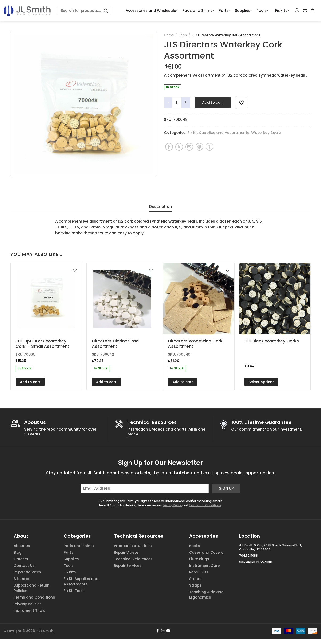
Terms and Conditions (205, 505)
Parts (224, 10)
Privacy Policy (172, 505)
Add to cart (213, 102)
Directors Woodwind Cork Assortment (195, 343)
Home (169, 35)
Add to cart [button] (30, 382)
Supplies (242, 10)
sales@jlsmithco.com (255, 562)
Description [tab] (160, 206)
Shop (183, 35)
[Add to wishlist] (241, 102)
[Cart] (312, 10)
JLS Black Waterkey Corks (271, 341)
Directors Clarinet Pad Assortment (115, 343)
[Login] (297, 10)
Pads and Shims (197, 10)
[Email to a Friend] (189, 147)
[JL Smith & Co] (27, 10)
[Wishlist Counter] (305, 10)
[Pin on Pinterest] (199, 147)
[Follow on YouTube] (168, 631)
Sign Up (226, 488)
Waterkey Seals (266, 132)
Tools (261, 10)
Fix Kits (281, 10)
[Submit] (106, 10)
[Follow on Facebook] (158, 631)
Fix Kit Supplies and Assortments (218, 132)
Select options (261, 382)
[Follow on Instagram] (163, 631)
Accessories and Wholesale (151, 10)
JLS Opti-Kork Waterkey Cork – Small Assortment (42, 343)
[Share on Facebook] (169, 147)
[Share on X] (179, 147)
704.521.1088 (248, 555)
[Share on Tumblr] (209, 147)
